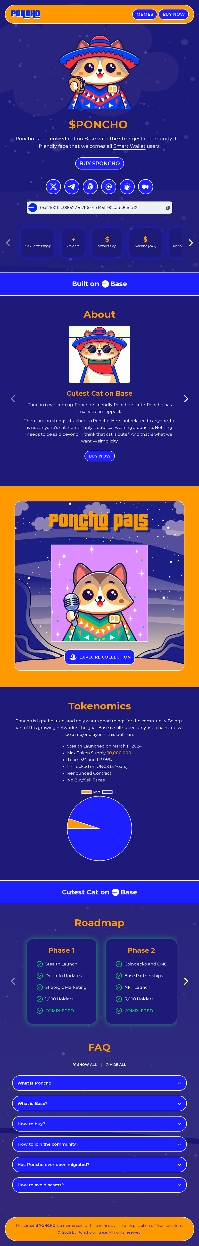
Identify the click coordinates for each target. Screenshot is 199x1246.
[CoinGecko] (127, 186)
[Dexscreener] (90, 186)
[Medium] (145, 186)
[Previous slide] (8, 242)
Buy (174, 14)
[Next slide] (190, 242)
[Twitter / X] (53, 186)
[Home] (25, 14)
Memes (144, 14)
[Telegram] (71, 186)
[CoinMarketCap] (108, 186)
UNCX (103, 766)
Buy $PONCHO (99, 163)
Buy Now (100, 456)
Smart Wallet (129, 146)
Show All (86, 1064)
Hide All (117, 1064)
